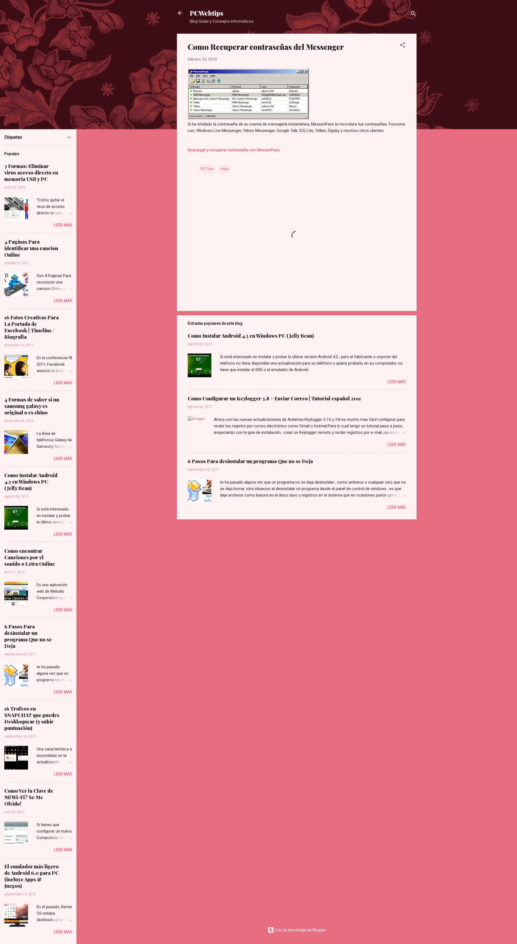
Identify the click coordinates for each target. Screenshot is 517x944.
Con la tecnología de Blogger (300, 930)
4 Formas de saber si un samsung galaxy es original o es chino (31, 406)
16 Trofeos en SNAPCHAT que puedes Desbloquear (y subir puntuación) (31, 718)
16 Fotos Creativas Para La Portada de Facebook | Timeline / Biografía (31, 327)
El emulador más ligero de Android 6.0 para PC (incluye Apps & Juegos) (31, 876)
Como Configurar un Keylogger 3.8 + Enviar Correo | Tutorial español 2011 (274, 398)
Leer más (396, 381)
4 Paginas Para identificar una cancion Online (31, 248)
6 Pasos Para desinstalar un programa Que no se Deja (250, 461)
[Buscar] (413, 14)
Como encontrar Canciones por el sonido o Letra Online (29, 557)
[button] (402, 46)
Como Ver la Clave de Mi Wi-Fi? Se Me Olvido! (28, 797)
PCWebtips (206, 13)
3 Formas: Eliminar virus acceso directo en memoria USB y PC (31, 172)
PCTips (207, 168)
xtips (225, 168)
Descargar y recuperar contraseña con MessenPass (234, 150)
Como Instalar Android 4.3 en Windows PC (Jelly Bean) (251, 336)
